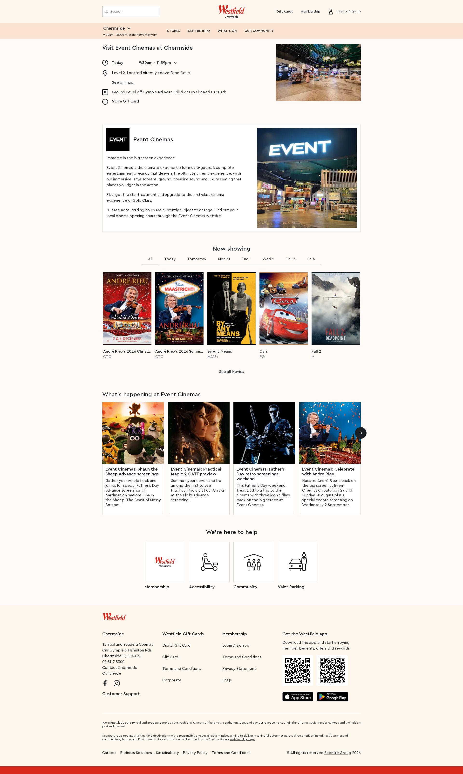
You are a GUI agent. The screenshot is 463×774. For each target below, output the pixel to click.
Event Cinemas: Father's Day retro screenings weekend (261, 474)
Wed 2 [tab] (268, 259)
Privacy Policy (195, 753)
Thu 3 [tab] (291, 259)
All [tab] (150, 259)
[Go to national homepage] (114, 615)
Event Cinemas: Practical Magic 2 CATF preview (196, 471)
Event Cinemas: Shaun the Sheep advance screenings (132, 471)
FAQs (227, 680)
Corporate (171, 680)
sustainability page (242, 739)
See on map (122, 82)
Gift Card (170, 657)
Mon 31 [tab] (224, 259)
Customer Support (121, 694)
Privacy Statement (239, 669)
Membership (310, 11)
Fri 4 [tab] (311, 259)
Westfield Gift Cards (183, 634)
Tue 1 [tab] (246, 259)
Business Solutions (136, 753)
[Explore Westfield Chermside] (231, 11)
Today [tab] (170, 259)
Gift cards (284, 11)
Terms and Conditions (181, 669)
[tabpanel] (231, 321)
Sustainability (167, 753)
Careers (109, 753)
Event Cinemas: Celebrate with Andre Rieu (328, 471)
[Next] (361, 433)
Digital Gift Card (176, 645)
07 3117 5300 (113, 662)
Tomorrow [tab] (196, 259)
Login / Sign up (235, 645)
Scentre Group (337, 753)
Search (116, 12)
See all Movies (231, 372)
